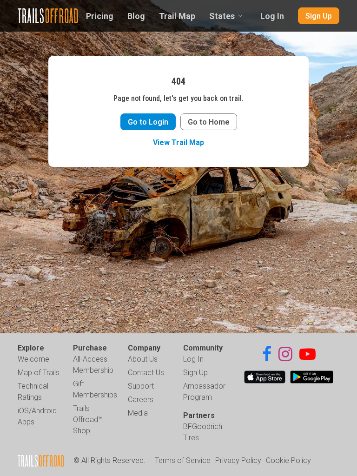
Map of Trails (39, 372)
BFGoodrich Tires (202, 432)
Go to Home (209, 122)
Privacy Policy (238, 460)
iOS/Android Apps (37, 416)
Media (138, 413)
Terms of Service (183, 460)
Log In (272, 16)
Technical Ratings (33, 392)
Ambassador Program (204, 392)
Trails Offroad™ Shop (88, 419)
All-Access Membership (93, 365)
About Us (143, 359)
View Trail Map (178, 142)
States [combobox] (222, 16)
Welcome (33, 359)
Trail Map (177, 16)
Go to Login (148, 122)
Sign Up (318, 16)
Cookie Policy (288, 460)
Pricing (99, 16)
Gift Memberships (95, 389)
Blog (136, 16)
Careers (140, 399)
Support (141, 386)
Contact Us (146, 372)
